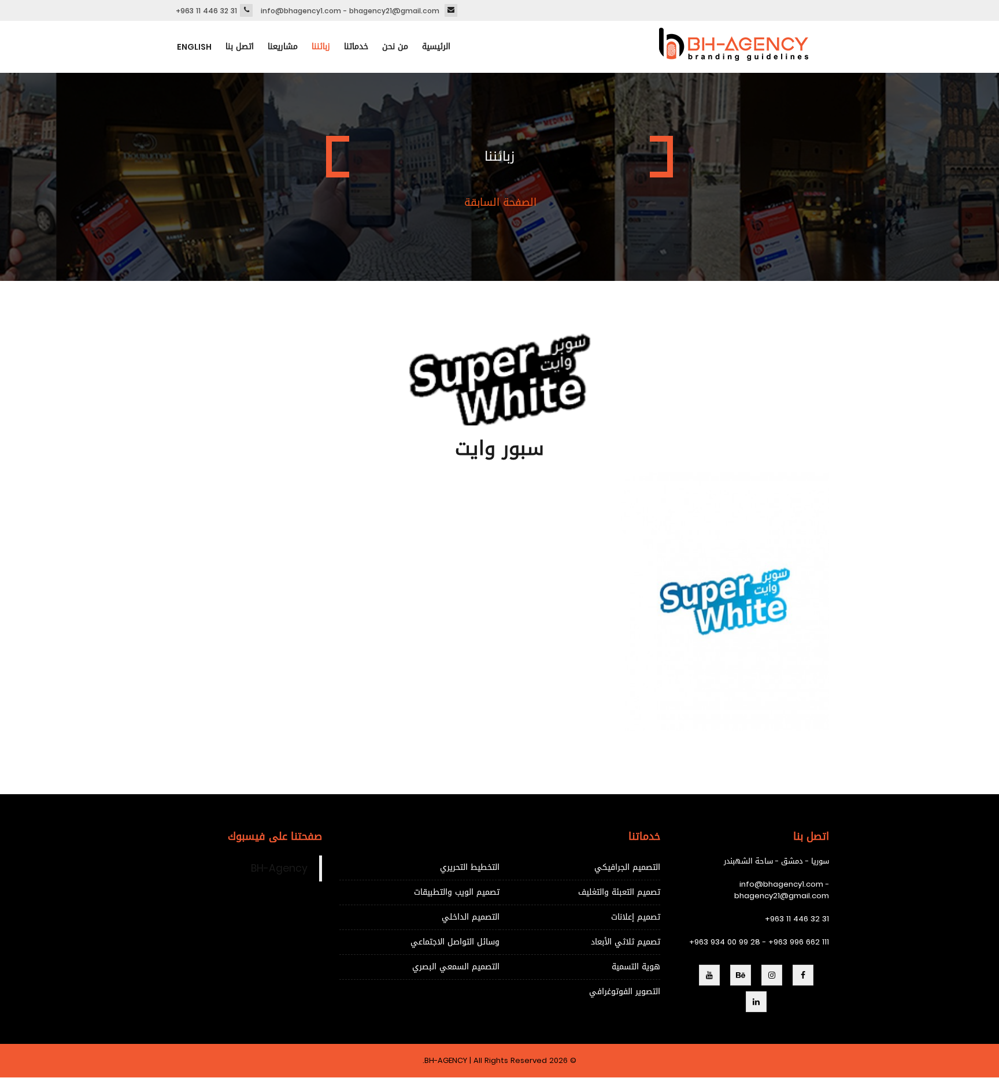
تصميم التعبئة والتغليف (619, 892)
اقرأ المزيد (648, 622)
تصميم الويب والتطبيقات (457, 892)
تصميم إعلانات (635, 917)
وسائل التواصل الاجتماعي (455, 942)
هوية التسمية (636, 967)
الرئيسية (436, 46)
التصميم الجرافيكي (627, 867)
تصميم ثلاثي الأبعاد (625, 942)
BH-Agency (279, 868)
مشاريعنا (283, 46)
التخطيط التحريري (470, 867)
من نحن (395, 46)
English (194, 47)
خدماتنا (356, 46)
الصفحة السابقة (500, 202)
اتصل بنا (239, 46)
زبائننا (321, 46)
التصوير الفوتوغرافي (624, 991)
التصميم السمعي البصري (456, 967)
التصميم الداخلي (471, 917)
